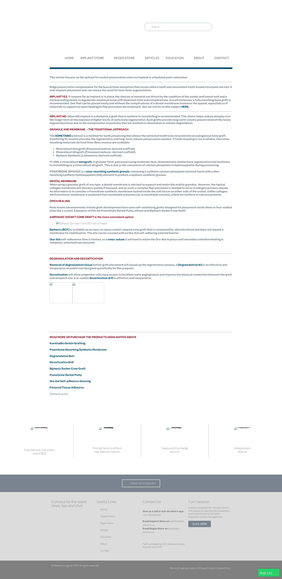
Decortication (59, 274)
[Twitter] (74, 514)
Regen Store (124, 58)
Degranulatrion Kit (190, 264)
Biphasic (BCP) (59, 229)
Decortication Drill (62, 362)
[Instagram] (84, 514)
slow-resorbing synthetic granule (108, 171)
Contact (221, 58)
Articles (152, 58)
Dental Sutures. (59, 393)
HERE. (185, 106)
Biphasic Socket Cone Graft (68, 368)
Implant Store (92, 58)
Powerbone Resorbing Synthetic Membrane (78, 349)
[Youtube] (54, 520)
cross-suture (116, 239)
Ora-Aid (55, 239)
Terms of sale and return (183, 568)
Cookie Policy (223, 568)
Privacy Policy (206, 568)
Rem (53, 264)
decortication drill (101, 278)
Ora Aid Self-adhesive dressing (70, 381)
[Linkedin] (64, 514)
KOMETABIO (63, 135)
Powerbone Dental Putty (66, 375)
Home (69, 58)
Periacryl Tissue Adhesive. (67, 387)
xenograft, (85, 161)
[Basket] (223, 26)
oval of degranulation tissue (74, 264)
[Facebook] (54, 514)
